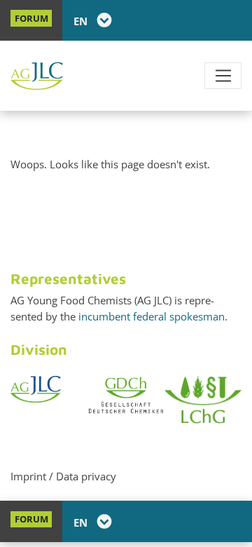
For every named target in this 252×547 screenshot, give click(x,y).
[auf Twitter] (212, 21)
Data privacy (86, 476)
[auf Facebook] (192, 21)
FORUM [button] (31, 18)
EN (82, 21)
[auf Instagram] (231, 21)
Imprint (28, 476)
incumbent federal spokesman (151, 316)
